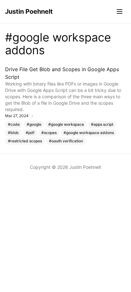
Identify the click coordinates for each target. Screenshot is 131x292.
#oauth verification (66, 141)
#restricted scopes (25, 141)
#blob (13, 132)
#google (34, 124)
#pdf (30, 132)
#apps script (102, 124)
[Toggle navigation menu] (119, 11)
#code (14, 124)
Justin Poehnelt (29, 11)
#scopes (49, 132)
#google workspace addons (89, 132)
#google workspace (66, 124)
